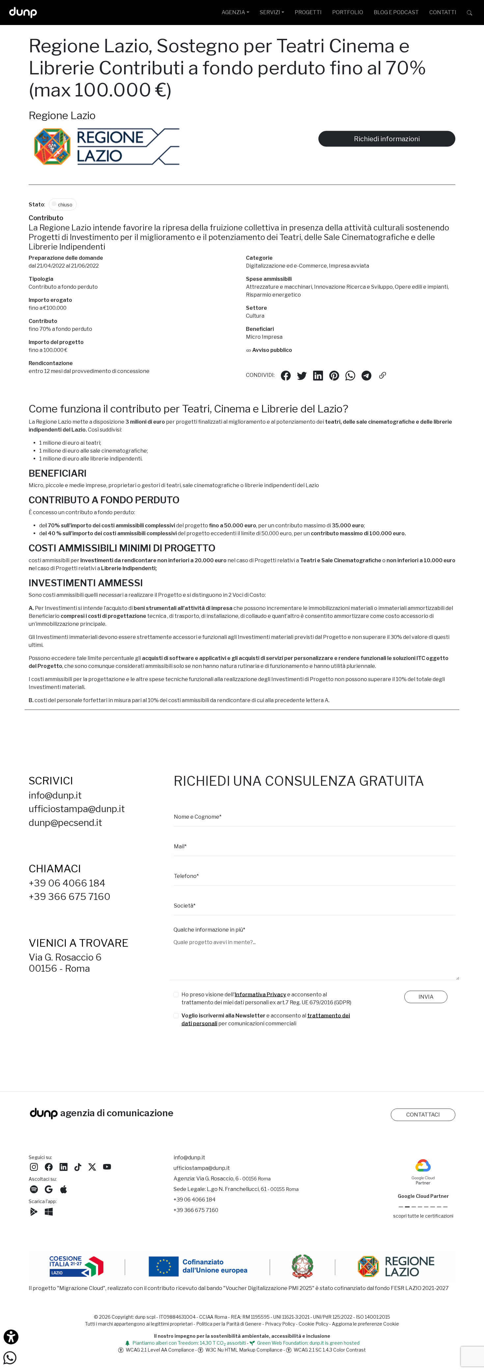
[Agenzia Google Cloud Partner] (423, 1172)
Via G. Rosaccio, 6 (233, 1179)
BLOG (396, 12)
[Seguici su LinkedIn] (63, 1167)
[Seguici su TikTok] (77, 1167)
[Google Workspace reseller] (414, 1208)
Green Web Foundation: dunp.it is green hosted (308, 1344)
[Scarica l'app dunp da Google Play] (34, 1212)
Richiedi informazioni (387, 140)
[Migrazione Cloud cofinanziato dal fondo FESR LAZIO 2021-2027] (242, 1269)
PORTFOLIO (347, 12)
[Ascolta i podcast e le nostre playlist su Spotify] (34, 1190)
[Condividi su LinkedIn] (318, 376)
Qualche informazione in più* (209, 931)
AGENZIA (233, 12)
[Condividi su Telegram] (366, 376)
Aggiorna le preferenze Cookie (365, 1325)
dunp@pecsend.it (65, 823)
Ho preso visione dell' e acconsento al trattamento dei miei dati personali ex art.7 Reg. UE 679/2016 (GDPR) (266, 999)
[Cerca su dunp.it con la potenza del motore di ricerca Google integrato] (469, 12)
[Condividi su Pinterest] (334, 376)
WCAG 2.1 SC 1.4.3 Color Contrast (329, 1351)
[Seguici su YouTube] (107, 1167)
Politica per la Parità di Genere (228, 1325)
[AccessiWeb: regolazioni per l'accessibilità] (11, 1337)
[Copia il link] (383, 376)
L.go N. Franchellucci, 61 (253, 1190)
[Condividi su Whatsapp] (350, 376)
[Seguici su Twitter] (92, 1167)
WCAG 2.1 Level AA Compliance (159, 1351)
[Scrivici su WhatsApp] (9, 1357)
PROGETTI (308, 12)
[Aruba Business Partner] (445, 1208)
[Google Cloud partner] (407, 1208)
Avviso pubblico (271, 351)
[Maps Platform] (432, 1208)
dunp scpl (145, 1318)
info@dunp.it (55, 796)
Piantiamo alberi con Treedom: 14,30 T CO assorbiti (188, 1344)
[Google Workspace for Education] (420, 1208)
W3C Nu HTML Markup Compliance (243, 1351)
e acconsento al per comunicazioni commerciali (265, 1021)
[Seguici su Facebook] (49, 1167)
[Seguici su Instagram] (34, 1167)
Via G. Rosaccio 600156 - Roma (65, 964)
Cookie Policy (313, 1325)
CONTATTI (442, 12)
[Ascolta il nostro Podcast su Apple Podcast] (63, 1190)
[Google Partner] (401, 1208)
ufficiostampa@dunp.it (77, 809)
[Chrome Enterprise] (426, 1208)
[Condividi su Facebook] (286, 376)
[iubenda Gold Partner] (439, 1208)
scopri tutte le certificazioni (423, 1217)
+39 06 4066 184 (67, 884)
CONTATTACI (423, 1116)
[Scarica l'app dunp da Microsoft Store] (49, 1212)
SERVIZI (270, 12)
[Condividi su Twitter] (302, 376)
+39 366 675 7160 (69, 898)
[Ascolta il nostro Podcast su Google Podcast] (49, 1190)
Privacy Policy (280, 1325)
